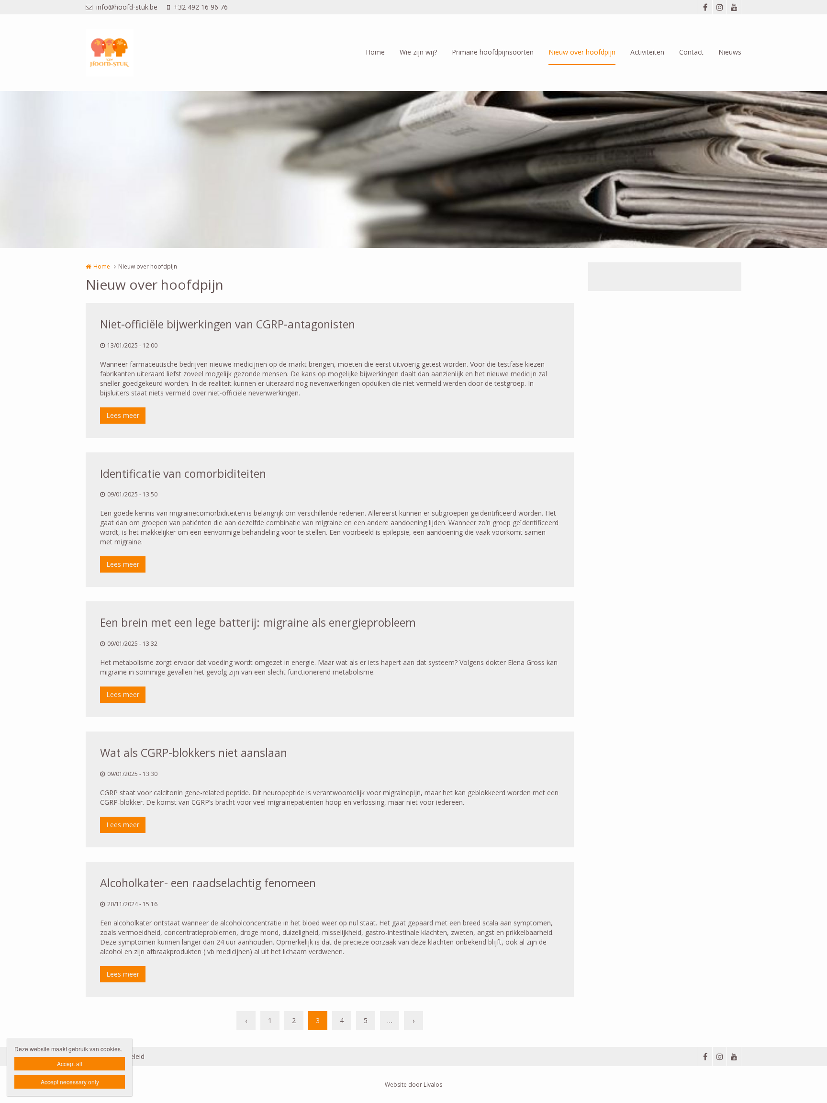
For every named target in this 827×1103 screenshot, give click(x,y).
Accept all (69, 1063)
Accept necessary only (70, 1082)
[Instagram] (719, 7)
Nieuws (729, 51)
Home (375, 51)
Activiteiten (647, 51)
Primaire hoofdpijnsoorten (493, 51)
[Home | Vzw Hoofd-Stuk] (124, 53)
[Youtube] (733, 7)
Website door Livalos (413, 1084)
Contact (691, 51)
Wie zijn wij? (418, 51)
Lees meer (122, 415)
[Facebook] (705, 7)
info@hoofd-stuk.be (126, 6)
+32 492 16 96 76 (201, 6)
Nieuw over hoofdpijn (581, 51)
